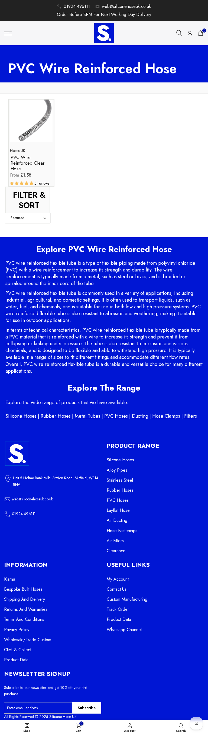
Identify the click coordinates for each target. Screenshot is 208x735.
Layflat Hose (118, 510)
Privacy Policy (16, 630)
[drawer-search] (179, 33)
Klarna (9, 579)
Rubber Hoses (56, 416)
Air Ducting (117, 520)
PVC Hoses (116, 416)
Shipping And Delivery (24, 599)
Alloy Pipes (117, 470)
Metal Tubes (87, 416)
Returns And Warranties (25, 609)
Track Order (118, 609)
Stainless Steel (120, 480)
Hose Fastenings (122, 531)
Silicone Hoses (21, 416)
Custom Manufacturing (127, 599)
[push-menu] (8, 33)
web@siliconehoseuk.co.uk (126, 6)
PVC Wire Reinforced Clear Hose (27, 163)
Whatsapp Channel (124, 630)
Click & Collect (17, 650)
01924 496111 (77, 6)
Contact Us (116, 589)
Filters (190, 416)
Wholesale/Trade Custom (27, 640)
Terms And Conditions (24, 619)
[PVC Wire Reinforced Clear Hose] (31, 124)
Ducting (140, 416)
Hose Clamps (166, 416)
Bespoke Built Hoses (23, 589)
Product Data (16, 660)
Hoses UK (17, 150)
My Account (118, 579)
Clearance (116, 551)
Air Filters (115, 541)
